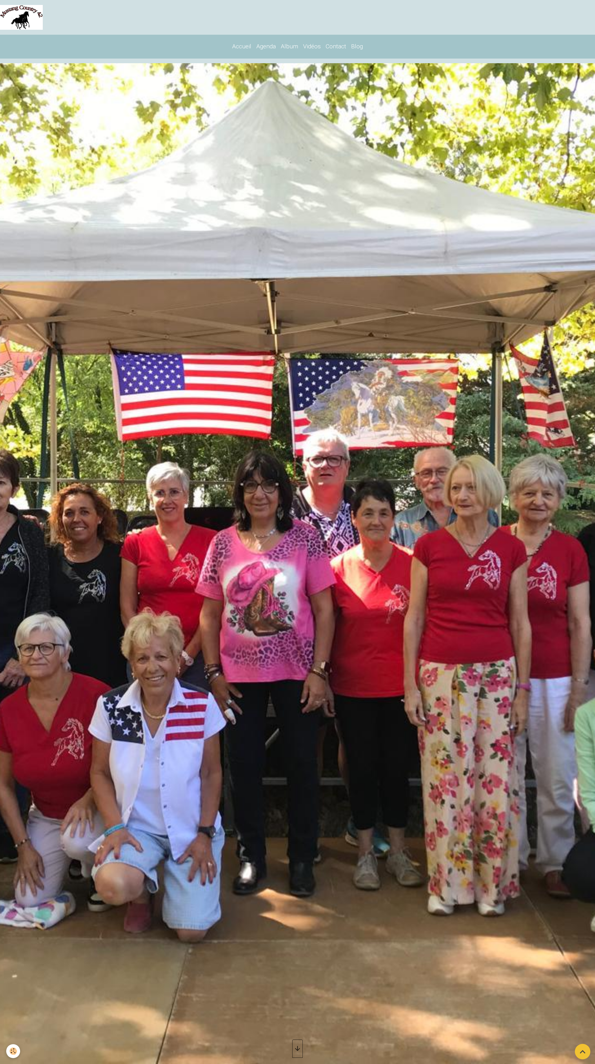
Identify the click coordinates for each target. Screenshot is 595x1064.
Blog (357, 46)
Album (289, 46)
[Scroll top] (582, 1051)
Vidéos (312, 46)
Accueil (241, 46)
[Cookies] (13, 1051)
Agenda (266, 46)
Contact (336, 46)
